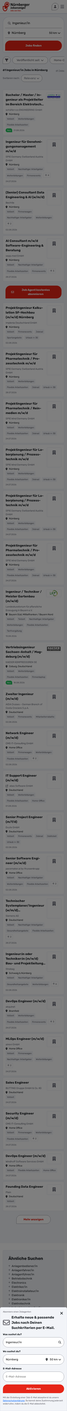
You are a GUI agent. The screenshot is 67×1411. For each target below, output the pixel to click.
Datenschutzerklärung (14, 1400)
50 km (54, 1359)
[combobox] (32, 1342)
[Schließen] (61, 1313)
